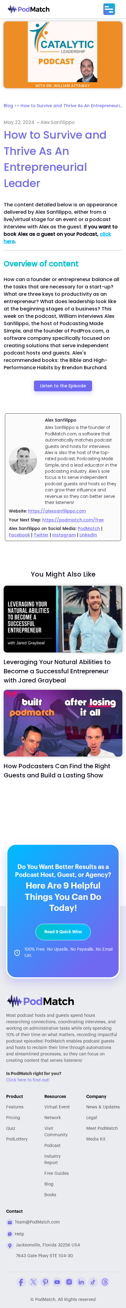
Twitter (41, 535)
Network (52, 1118)
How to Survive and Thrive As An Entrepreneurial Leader (71, 106)
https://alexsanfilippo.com (57, 511)
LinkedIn (88, 535)
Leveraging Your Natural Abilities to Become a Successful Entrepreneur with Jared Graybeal (57, 671)
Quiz (10, 1128)
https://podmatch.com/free (73, 520)
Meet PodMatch (102, 1128)
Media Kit (96, 1139)
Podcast (52, 1146)
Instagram (64, 535)
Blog (49, 1184)
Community (56, 1131)
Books (50, 1195)
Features (15, 1107)
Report (52, 1159)
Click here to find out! (28, 1080)
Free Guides (56, 1173)
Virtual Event (57, 1107)
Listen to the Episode (63, 386)
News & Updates (103, 1107)
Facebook (19, 535)
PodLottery (17, 1139)
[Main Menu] (109, 9)
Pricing (13, 1118)
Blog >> (12, 106)
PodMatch (89, 529)
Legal (91, 1118)
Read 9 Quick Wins (63, 932)
